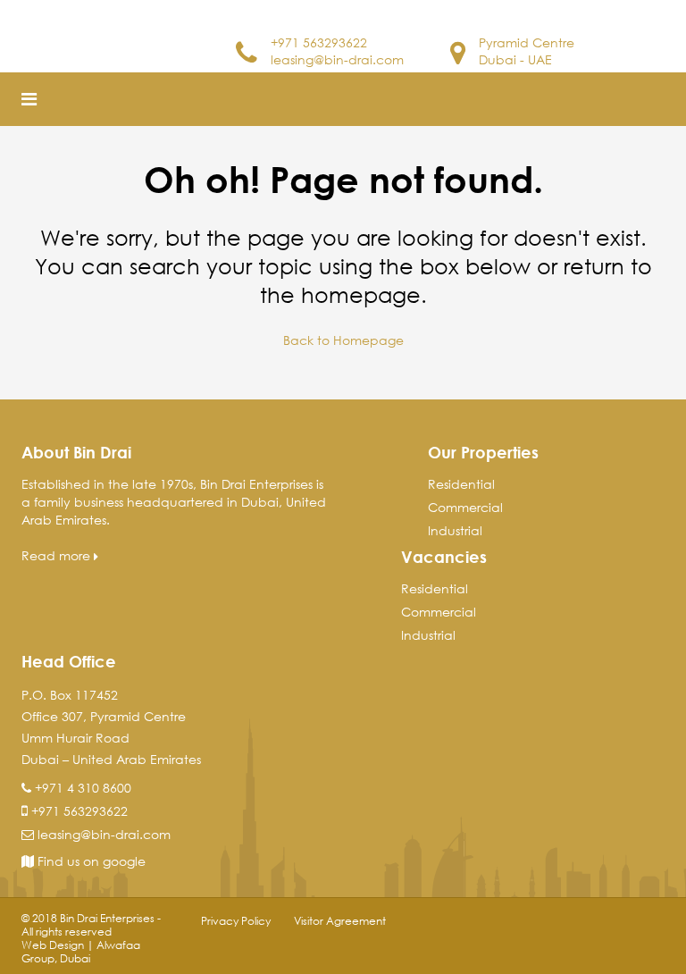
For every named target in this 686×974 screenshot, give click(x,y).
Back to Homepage (343, 340)
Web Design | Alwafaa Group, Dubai (80, 951)
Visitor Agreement (340, 920)
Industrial (455, 530)
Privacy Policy (236, 920)
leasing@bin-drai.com (337, 59)
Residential (461, 483)
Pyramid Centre (526, 42)
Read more (57, 555)
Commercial (465, 507)
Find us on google (90, 860)
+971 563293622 (319, 42)
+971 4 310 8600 (83, 787)
